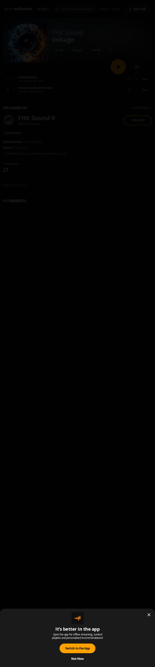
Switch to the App (77, 648)
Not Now (77, 659)
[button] (77, 333)
